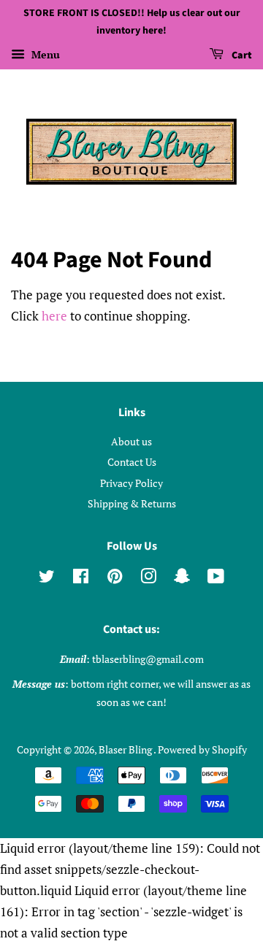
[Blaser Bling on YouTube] (215, 579)
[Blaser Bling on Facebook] (80, 579)
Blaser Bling (126, 749)
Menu (44, 54)
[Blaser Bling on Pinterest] (115, 579)
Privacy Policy (131, 483)
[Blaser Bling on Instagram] (148, 579)
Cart (240, 55)
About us (131, 441)
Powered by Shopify (202, 749)
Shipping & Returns (132, 503)
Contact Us (131, 462)
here (54, 315)
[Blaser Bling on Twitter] (47, 579)
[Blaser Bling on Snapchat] (182, 579)
